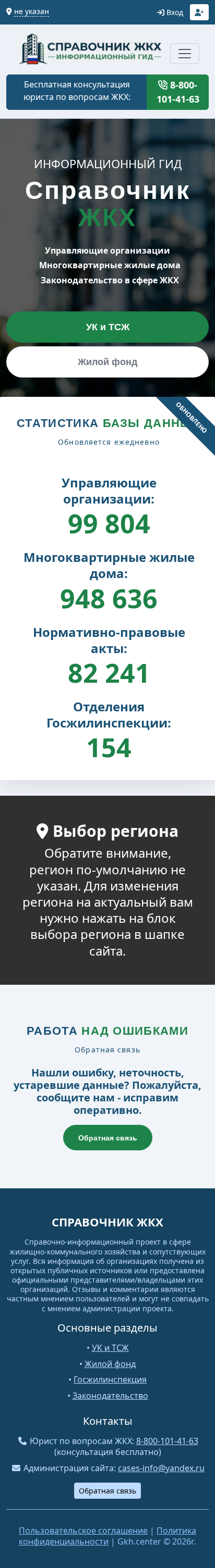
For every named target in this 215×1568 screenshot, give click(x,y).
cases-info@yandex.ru (161, 1468)
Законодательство (110, 1395)
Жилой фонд (107, 362)
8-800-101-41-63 (178, 92)
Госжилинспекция (110, 1379)
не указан (31, 11)
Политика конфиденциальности (107, 1536)
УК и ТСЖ (107, 327)
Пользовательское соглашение (83, 1530)
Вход (173, 12)
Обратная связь (107, 1138)
